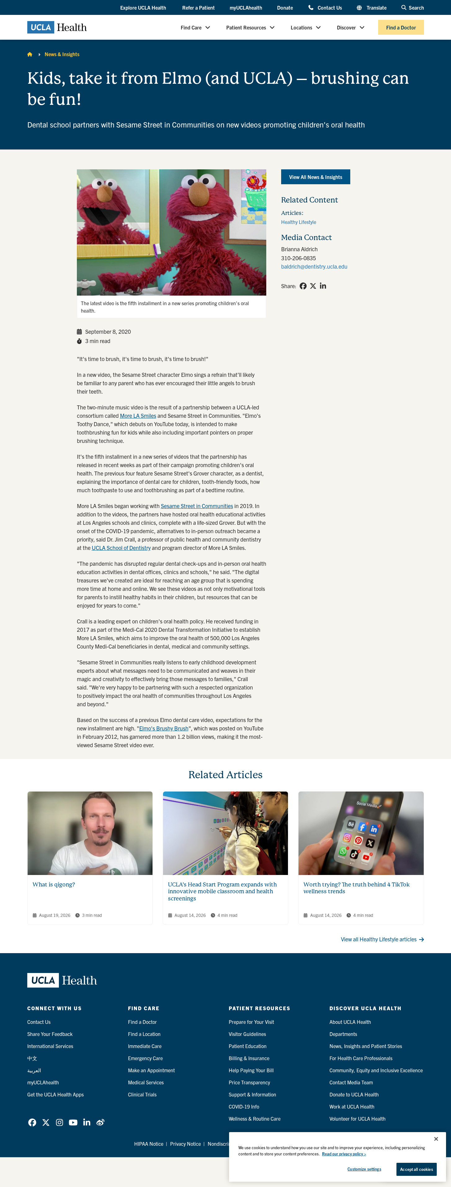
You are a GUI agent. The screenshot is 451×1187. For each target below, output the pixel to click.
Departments (343, 1034)
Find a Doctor (401, 27)
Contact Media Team (351, 1082)
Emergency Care (145, 1058)
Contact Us (330, 7)
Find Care (191, 27)
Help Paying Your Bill (251, 1070)
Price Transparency (249, 1082)
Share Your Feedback (50, 1034)
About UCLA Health (350, 1022)
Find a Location (144, 1034)
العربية (34, 1070)
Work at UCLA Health (351, 1106)
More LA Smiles (138, 415)
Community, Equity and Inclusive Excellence (376, 1070)
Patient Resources (246, 27)
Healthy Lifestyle (298, 222)
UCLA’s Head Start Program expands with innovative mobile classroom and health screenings (222, 891)
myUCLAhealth (246, 7)
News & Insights (62, 54)
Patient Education (248, 1046)
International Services (50, 1046)
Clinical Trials (142, 1094)
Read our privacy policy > (344, 1153)
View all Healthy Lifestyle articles (379, 939)
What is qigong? (54, 884)
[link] (303, 286)
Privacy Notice (185, 1143)
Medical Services (146, 1082)
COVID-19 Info (244, 1106)
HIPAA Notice (148, 1143)
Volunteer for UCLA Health (357, 1118)
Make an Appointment (151, 1070)
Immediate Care (144, 1046)
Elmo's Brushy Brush (163, 728)
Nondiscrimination (227, 1143)
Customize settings (364, 1168)
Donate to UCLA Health (354, 1094)
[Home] (29, 54)
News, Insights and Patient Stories (365, 1046)
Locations (301, 27)
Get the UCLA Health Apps (55, 1094)
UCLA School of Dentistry (121, 547)
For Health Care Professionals (360, 1058)
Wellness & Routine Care (255, 1118)
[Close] (436, 1139)
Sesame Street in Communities (197, 505)
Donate (285, 7)
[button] (143, 8)
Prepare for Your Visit (251, 1022)
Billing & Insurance (249, 1058)
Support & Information (252, 1094)
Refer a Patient (198, 7)
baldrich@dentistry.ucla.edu (314, 266)
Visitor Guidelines (247, 1034)
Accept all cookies (416, 1169)
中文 (32, 1058)
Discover (346, 27)
